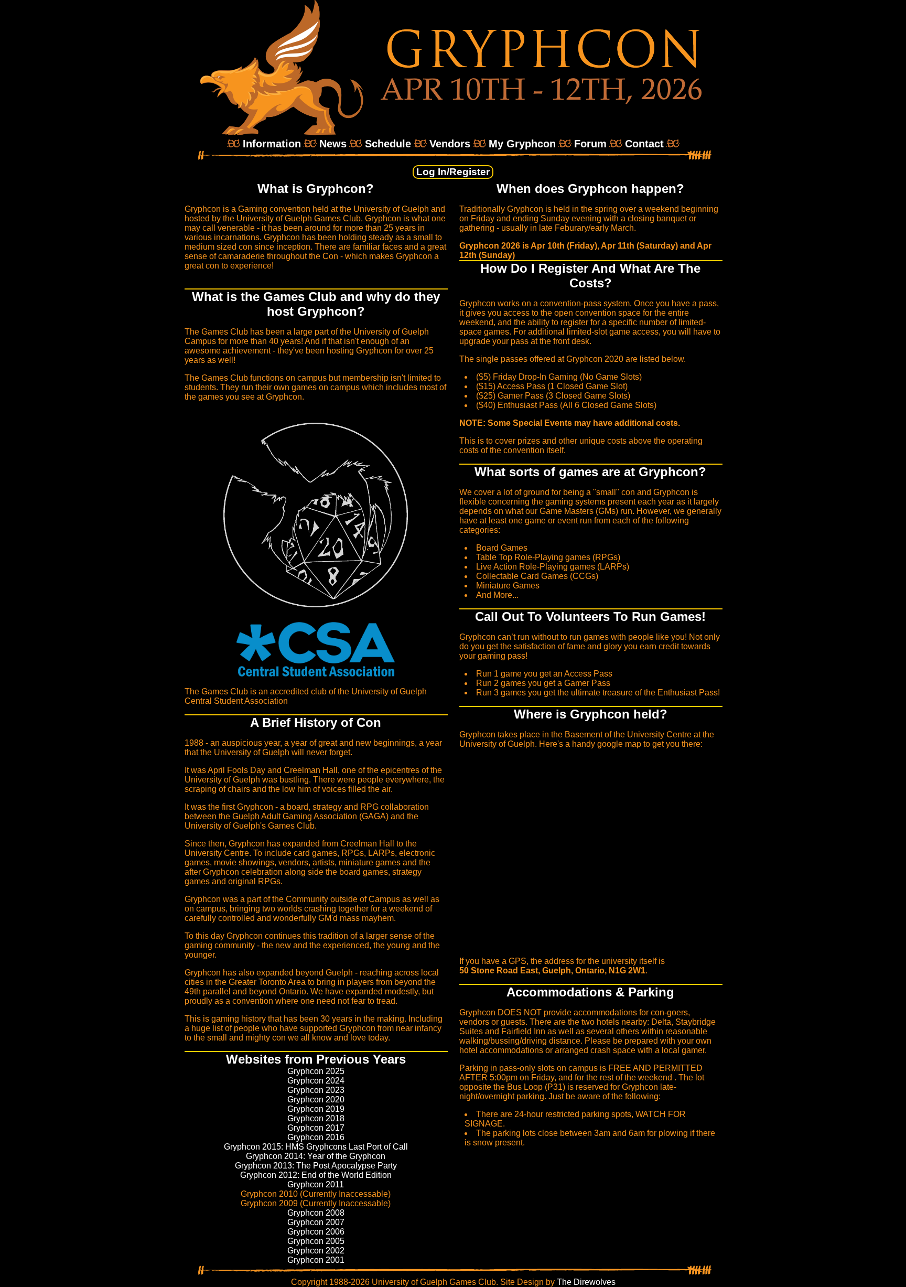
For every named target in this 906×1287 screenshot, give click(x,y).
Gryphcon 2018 (315, 1118)
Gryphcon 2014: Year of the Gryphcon (315, 1156)
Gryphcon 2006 (315, 1231)
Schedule (388, 143)
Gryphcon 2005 (315, 1241)
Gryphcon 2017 (315, 1127)
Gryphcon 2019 (315, 1108)
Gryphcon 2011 (315, 1184)
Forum (590, 143)
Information (272, 143)
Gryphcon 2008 (315, 1212)
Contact (644, 143)
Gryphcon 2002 (315, 1250)
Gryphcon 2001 (315, 1260)
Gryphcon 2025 (315, 1071)
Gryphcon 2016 (315, 1137)
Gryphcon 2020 (315, 1099)
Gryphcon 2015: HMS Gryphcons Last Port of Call (316, 1146)
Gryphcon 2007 (315, 1222)
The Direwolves (586, 1282)
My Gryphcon (522, 143)
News (333, 143)
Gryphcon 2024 (315, 1080)
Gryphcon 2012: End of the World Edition (316, 1175)
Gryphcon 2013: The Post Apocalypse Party (316, 1165)
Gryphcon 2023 (315, 1090)
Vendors (449, 143)
